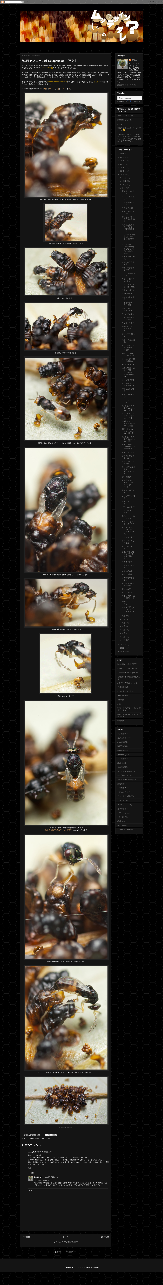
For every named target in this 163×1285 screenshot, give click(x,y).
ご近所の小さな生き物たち (128, 673)
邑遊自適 (121, 721)
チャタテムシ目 (123, 796)
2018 (122, 161)
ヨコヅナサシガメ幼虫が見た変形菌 (128, 347)
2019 (122, 157)
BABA (36, 1177)
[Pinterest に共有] (56, 1135)
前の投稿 (105, 1237)
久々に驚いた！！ (126, 511)
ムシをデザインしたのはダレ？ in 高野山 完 (128, 530)
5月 (124, 626)
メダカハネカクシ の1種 (128, 318)
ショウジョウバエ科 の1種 (128, 309)
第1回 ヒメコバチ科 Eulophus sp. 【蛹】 (128, 439)
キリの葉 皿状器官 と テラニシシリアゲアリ (128, 238)
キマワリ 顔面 (127, 208)
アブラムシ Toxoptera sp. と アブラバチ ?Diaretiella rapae (128, 248)
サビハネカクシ (128, 314)
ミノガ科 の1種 (128, 380)
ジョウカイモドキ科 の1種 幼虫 (128, 219)
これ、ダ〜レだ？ (127, 401)
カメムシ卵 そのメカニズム (128, 360)
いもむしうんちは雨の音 (127, 668)
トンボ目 (121, 817)
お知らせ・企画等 (124, 779)
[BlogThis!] (49, 1135)
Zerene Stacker (123, 830)
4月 (124, 630)
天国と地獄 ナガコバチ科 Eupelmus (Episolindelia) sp (128, 372)
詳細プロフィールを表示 (127, 85)
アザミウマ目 (122, 805)
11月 (124, 181)
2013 (122, 645)
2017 (122, 164)
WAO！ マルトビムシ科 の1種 (128, 354)
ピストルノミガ (128, 507)
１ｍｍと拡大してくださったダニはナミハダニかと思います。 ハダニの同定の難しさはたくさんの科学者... (129, 137)
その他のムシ (122, 775)
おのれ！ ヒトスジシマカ (128, 517)
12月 (124, 178)
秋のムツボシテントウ (128, 212)
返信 (29, 1168)
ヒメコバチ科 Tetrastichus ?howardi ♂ (128, 447)
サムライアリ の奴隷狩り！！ (128, 597)
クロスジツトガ (128, 537)
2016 (122, 168)
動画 (48, 1138)
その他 (120, 825)
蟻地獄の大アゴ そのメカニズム (128, 329)
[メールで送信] (46, 1135)
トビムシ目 (121, 792)
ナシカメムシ (127, 571)
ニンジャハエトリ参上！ (128, 203)
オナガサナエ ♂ (128, 452)
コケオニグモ (127, 562)
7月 (124, 619)
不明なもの (121, 788)
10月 (124, 185)
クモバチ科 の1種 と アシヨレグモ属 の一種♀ (128, 555)
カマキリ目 (121, 813)
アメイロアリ (127, 477)
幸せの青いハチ (128, 364)
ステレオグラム (33, 1138)
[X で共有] (51, 1135)
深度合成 (121, 755)
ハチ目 (42, 1138)
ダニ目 (120, 767)
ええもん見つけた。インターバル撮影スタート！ (128, 228)
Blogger (96, 1267)
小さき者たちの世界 (125, 691)
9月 (124, 188)
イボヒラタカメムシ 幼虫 (128, 304)
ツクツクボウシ (128, 290)
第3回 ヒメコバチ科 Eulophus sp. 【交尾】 (128, 423)
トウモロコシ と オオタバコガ (128, 384)
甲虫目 (120, 750)
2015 (122, 171)
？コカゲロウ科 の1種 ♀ (128, 280)
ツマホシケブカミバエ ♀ (128, 457)
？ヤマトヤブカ (128, 323)
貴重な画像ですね (124, 120)
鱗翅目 (120, 746)
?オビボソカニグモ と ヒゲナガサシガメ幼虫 (128, 470)
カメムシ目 (121, 738)
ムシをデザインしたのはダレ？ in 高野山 (128, 609)
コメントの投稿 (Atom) (67, 1252)
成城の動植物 (122, 696)
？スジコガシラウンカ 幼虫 (128, 286)
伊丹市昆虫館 (122, 687)
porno (119, 124)
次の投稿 (26, 1237)
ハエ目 (120, 742)
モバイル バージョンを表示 (65, 1242)
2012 (122, 648)
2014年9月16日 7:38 (44, 1152)
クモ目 (120, 759)
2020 (122, 154)
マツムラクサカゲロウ (128, 269)
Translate (136, 101)
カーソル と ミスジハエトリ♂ (128, 523)
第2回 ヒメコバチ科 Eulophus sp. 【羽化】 (128, 431)
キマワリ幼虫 (127, 574)
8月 (124, 616)
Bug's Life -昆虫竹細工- (127, 664)
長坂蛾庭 (121, 700)
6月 (124, 623)
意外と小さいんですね (126, 115)
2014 (122, 175)
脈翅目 (120, 784)
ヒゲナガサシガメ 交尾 (128, 462)
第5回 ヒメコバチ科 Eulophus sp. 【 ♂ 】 (128, 408)
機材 (119, 821)
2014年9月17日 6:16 (50, 1177)
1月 (124, 640)
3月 (124, 633)
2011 (122, 651)
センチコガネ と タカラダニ (128, 584)
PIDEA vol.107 (127, 294)
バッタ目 (121, 800)
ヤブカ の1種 (127, 592)
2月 (124, 637)
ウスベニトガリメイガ (128, 542)
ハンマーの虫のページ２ (127, 683)
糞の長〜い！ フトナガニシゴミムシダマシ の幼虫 (128, 483)
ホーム (66, 1237)
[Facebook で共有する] (53, 1135)
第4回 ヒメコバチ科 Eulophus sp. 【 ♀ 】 (128, 416)
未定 (119, 704)
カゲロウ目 (121, 809)
